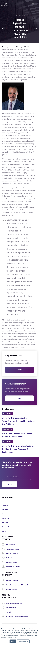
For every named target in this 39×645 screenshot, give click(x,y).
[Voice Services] (4, 607)
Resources (5, 518)
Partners (5, 522)
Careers (4, 531)
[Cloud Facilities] (4, 544)
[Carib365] (4, 612)
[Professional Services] (4, 566)
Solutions (5, 514)
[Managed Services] (4, 553)
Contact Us (5, 527)
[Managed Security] (4, 580)
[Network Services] (4, 558)
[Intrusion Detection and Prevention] (4, 585)
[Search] (36, 3)
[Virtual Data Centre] (4, 549)
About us (5, 505)
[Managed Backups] (4, 562)
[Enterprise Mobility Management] (4, 616)
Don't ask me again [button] (23, 641)
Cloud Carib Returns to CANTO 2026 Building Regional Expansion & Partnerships (17, 449)
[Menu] (33, 3)
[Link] (4, 3)
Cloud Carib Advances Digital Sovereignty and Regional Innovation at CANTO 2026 (19, 421)
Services (5, 509)
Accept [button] (12, 641)
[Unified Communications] (4, 603)
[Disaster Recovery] (4, 589)
